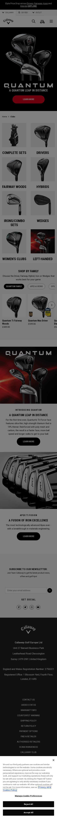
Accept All (28, 812)
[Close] (53, 760)
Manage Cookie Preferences (28, 796)
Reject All (28, 804)
